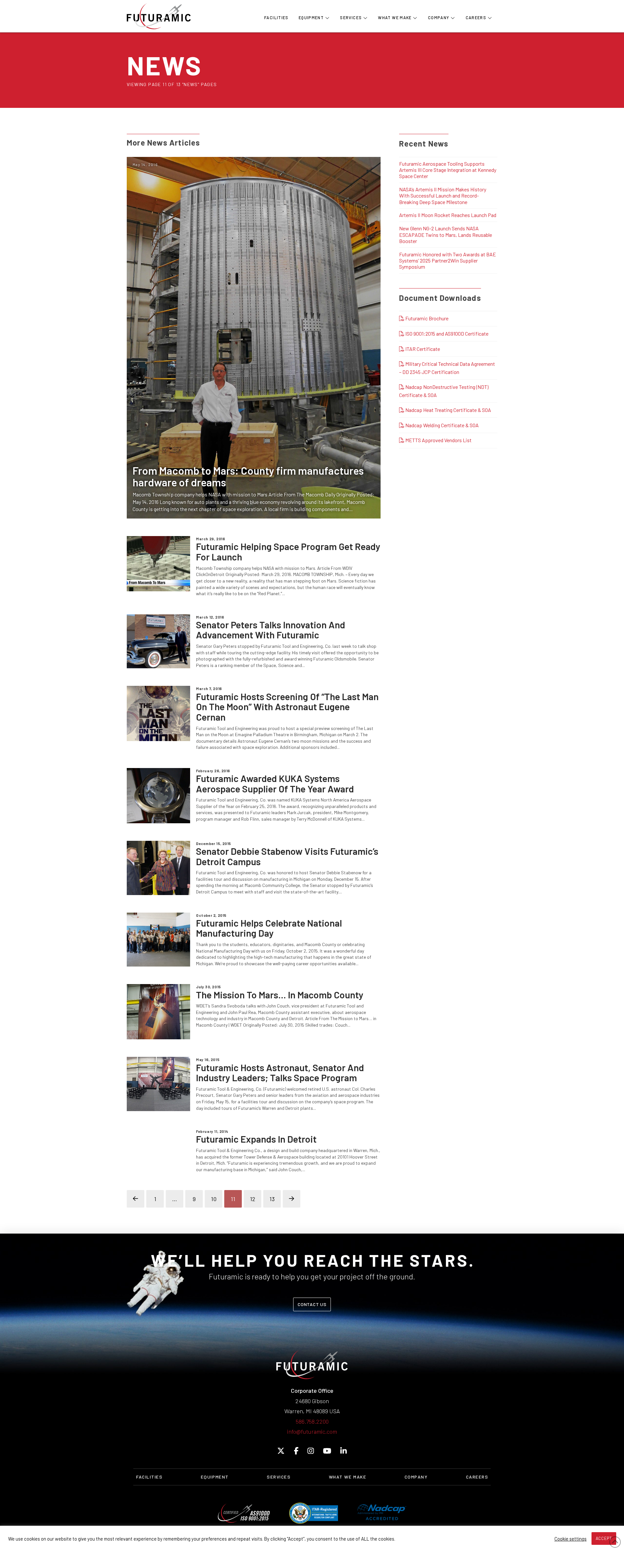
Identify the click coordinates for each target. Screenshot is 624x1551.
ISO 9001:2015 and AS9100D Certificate (446, 333)
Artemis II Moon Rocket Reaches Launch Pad (447, 215)
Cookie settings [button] (570, 1539)
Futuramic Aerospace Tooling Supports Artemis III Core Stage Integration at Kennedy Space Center (447, 169)
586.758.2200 (312, 1421)
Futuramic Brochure (426, 318)
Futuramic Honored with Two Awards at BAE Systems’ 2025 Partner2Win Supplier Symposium (447, 260)
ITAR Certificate (422, 349)
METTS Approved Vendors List (438, 440)
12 (252, 1198)
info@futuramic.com (312, 1431)
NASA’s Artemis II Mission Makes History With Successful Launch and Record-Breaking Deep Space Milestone (442, 195)
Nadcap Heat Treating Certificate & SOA (447, 410)
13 (272, 1198)
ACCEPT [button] (604, 1538)
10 (213, 1198)
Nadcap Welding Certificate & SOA (441, 425)
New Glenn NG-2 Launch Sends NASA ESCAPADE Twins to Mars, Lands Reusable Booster (445, 234)
